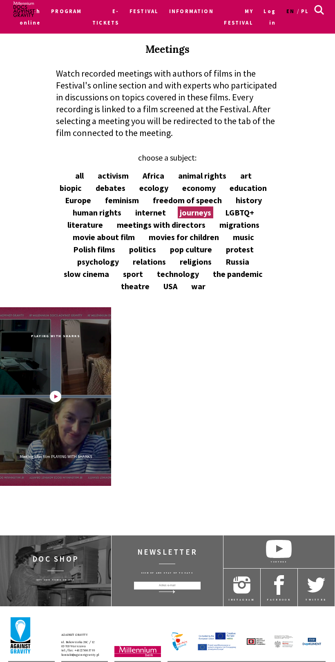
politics (142, 249)
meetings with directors (161, 225)
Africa (153, 175)
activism (113, 175)
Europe (78, 200)
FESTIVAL (144, 11)
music (243, 237)
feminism (122, 200)
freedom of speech (187, 200)
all (79, 175)
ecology (153, 188)
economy (199, 188)
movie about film (104, 237)
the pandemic (238, 274)
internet (150, 212)
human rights (97, 212)
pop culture (191, 249)
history (249, 200)
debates (110, 188)
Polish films (94, 249)
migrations (239, 225)
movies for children (184, 237)
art (246, 175)
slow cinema (86, 274)
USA (170, 286)
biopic (71, 188)
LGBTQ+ (239, 212)
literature (85, 225)
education (248, 188)
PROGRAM (66, 11)
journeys (195, 212)
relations (149, 261)
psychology (98, 261)
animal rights (202, 175)
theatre (135, 286)
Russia (237, 261)
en (290, 11)
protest (240, 249)
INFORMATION (191, 11)
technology (178, 274)
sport (133, 274)
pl (305, 11)
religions (196, 261)
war (198, 286)
